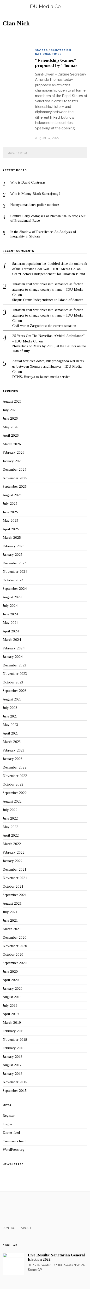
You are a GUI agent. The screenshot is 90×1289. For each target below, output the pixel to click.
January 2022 (13, 861)
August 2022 (12, 801)
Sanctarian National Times (53, 52)
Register (9, 1115)
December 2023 (14, 665)
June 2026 (10, 418)
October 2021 (13, 886)
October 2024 (13, 580)
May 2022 (10, 827)
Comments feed (14, 1141)
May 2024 (10, 622)
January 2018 (13, 1056)
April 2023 (11, 733)
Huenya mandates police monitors (35, 205)
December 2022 (14, 767)
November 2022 (15, 776)
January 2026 (13, 461)
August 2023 (12, 699)
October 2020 (13, 954)
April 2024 (11, 631)
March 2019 (12, 1022)
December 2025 (14, 469)
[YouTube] (24, 1209)
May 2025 (10, 520)
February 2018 (13, 1048)
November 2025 (15, 478)
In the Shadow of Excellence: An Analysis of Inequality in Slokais (43, 234)
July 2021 (10, 912)
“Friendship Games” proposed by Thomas (56, 63)
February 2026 (13, 452)
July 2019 (10, 1005)
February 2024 (13, 648)
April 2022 (11, 835)
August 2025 (12, 495)
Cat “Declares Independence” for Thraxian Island (48, 274)
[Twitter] (11, 1209)
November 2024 (15, 571)
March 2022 (12, 844)
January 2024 (13, 657)
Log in (7, 1124)
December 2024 (14, 563)
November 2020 (15, 946)
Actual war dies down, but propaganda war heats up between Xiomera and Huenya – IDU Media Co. (48, 366)
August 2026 (12, 401)
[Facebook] (5, 1209)
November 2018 (15, 1039)
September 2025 (15, 486)
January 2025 (13, 554)
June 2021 (10, 920)
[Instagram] (18, 1209)
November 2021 (15, 878)
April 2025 (11, 529)
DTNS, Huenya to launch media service (41, 377)
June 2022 (10, 818)
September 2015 (15, 1090)
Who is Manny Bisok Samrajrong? (35, 194)
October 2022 (13, 784)
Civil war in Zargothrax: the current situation (44, 326)
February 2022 (13, 852)
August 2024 (12, 597)
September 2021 (15, 895)
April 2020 (11, 980)
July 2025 (10, 503)
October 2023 (13, 682)
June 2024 (10, 614)
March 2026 (12, 444)
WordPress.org (13, 1149)
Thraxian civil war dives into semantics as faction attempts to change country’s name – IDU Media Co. (47, 289)
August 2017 (12, 1065)
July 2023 (10, 708)
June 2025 (10, 512)
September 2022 (15, 793)
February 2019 (13, 1031)
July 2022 (10, 810)
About (26, 1228)
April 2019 (11, 1014)
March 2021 (12, 929)
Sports (41, 50)
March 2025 (12, 537)
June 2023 (10, 716)
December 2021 (14, 869)
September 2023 (15, 691)
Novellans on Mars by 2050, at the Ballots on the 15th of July (49, 348)
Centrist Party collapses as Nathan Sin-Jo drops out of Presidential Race (47, 218)
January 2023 (13, 759)
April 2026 (11, 435)
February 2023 (13, 750)
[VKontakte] (30, 1209)
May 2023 (10, 725)
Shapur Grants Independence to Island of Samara (47, 300)
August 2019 (12, 997)
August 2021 (12, 903)
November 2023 (15, 674)
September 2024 (15, 588)
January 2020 (13, 988)
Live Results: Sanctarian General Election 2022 (56, 1257)
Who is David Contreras (27, 182)
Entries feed (11, 1132)
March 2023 (12, 742)
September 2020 (15, 963)
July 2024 (10, 605)
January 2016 (13, 1073)
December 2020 (14, 937)
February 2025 (13, 546)
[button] (81, 153)
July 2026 (10, 410)
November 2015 (15, 1082)
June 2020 (10, 971)
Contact (10, 1228)
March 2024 (12, 640)
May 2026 (10, 427)
